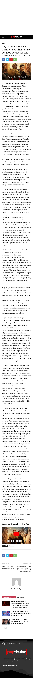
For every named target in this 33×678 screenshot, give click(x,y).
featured (11, 545)
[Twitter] (7, 59)
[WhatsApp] (15, 59)
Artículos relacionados (9, 597)
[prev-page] (3, 628)
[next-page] (5, 628)
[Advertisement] (16, 17)
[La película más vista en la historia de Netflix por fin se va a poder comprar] (6, 613)
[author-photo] (16, 586)
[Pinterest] (11, 59)
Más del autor (20, 597)
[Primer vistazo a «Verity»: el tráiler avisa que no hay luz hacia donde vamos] (6, 622)
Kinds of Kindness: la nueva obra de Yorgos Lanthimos (8, 568)
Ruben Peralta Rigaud (9, 55)
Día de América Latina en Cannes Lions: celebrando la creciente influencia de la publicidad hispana (24, 569)
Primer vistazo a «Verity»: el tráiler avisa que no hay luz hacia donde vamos (20, 621)
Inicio (3, 41)
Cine (7, 41)
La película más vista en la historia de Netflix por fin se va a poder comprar (21, 613)
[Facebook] (3, 59)
